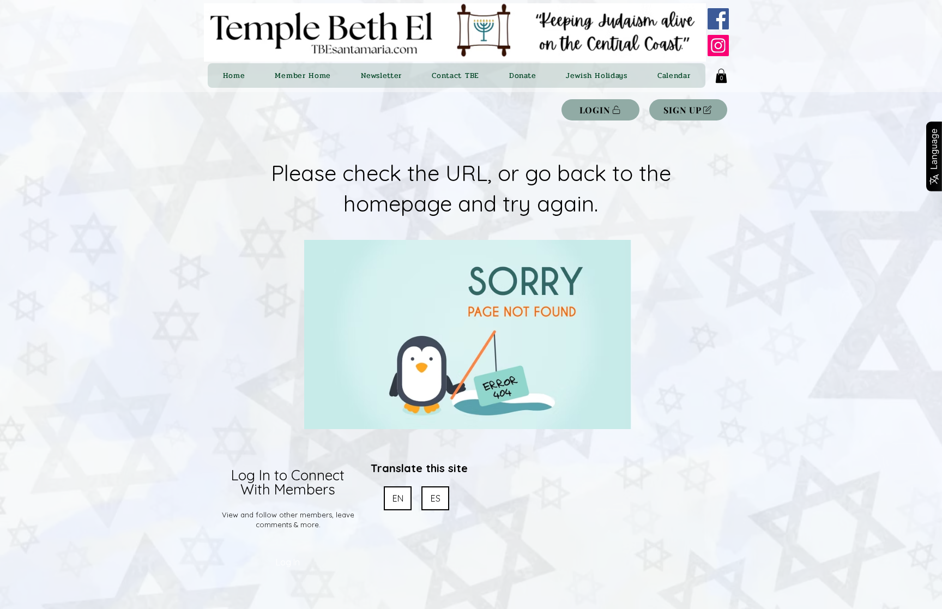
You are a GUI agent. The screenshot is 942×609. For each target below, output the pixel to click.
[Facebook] (718, 18)
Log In (288, 562)
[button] (721, 76)
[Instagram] (718, 45)
